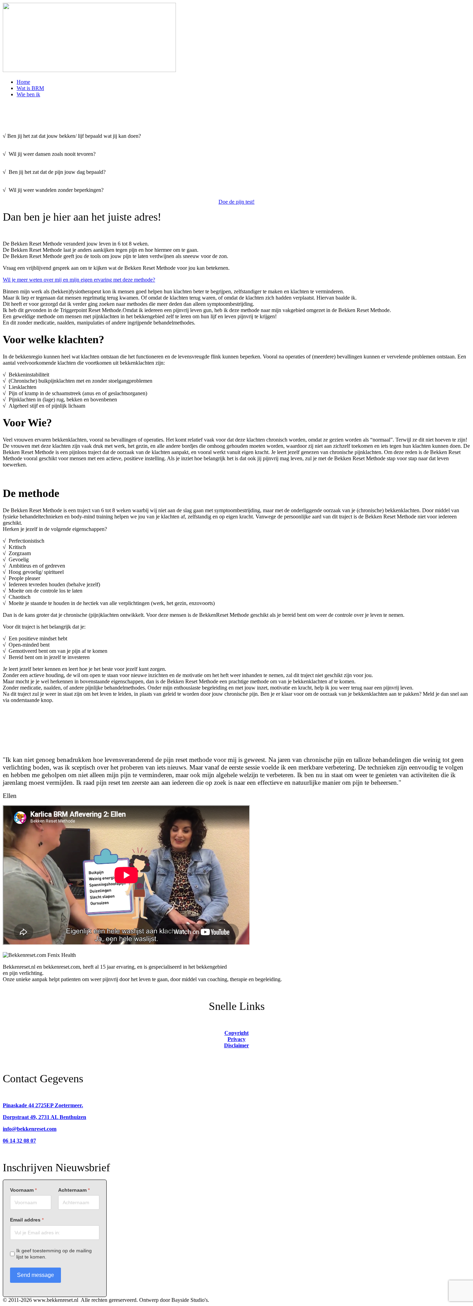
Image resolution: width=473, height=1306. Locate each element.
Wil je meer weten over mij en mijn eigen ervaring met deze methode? (79, 280)
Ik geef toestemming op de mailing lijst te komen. (54, 1254)
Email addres (27, 1220)
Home (23, 82)
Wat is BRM (30, 88)
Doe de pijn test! (236, 202)
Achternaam (74, 1190)
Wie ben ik (28, 94)
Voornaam (23, 1190)
